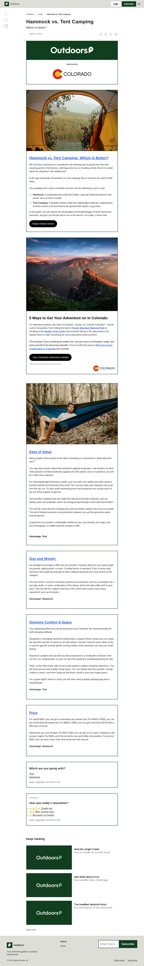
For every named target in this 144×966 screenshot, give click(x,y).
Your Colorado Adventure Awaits (50, 357)
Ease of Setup (40, 452)
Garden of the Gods (54, 331)
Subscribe (129, 4)
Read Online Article (43, 223)
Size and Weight (42, 559)
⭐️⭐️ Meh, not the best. (41, 812)
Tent (31, 774)
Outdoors (30, 14)
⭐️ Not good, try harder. (42, 815)
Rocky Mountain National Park (88, 328)
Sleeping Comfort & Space (50, 622)
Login (115, 4)
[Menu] (139, 3)
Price (33, 713)
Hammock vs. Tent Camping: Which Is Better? (68, 158)
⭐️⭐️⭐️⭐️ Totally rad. (41, 808)
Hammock (34, 777)
